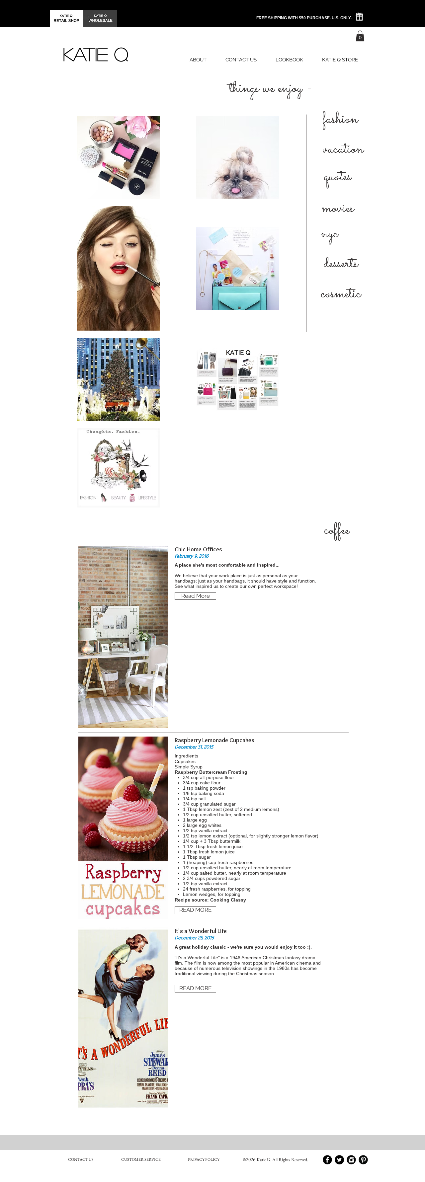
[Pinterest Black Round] (363, 1159)
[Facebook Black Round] (327, 1159)
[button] (360, 36)
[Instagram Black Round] (351, 1159)
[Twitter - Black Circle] (339, 1159)
